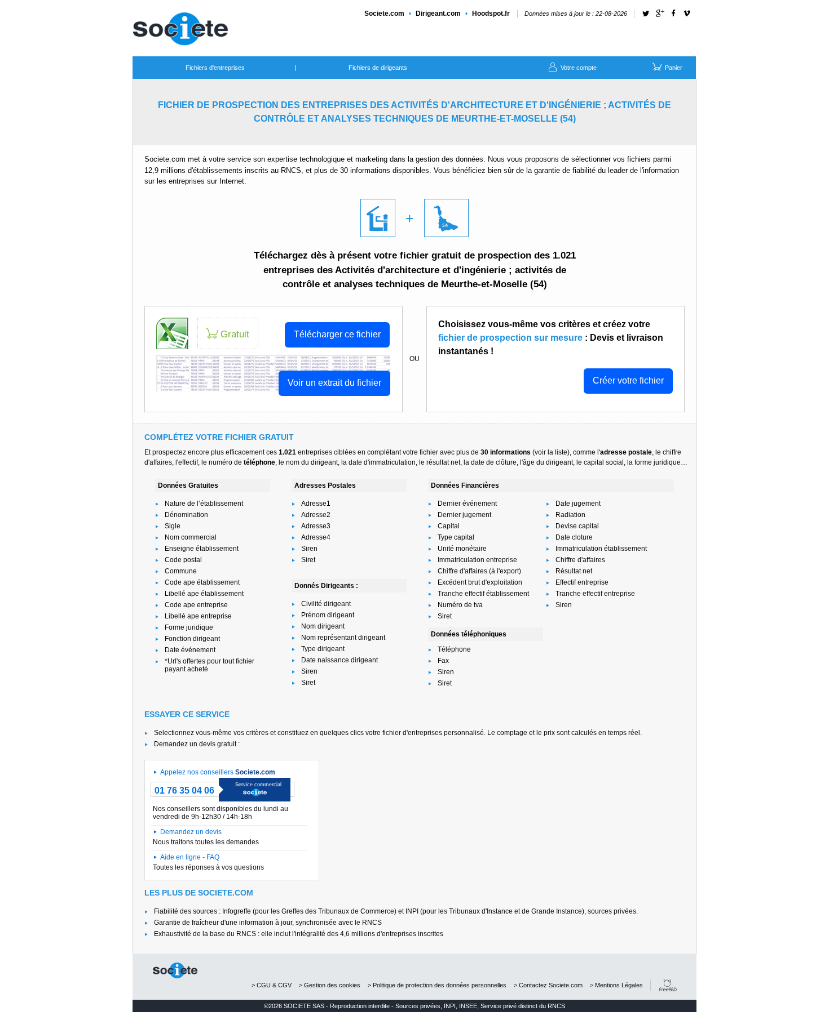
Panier (672, 67)
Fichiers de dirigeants (378, 67)
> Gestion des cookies (329, 985)
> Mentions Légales (616, 985)
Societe (384, 13)
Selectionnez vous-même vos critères (211, 733)
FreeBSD (668, 985)
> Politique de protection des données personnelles (437, 985)
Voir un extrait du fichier (334, 382)
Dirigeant (438, 13)
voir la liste (551, 452)
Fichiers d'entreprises (215, 67)
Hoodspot (491, 13)
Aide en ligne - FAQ (189, 857)
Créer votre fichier (628, 380)
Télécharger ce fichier (337, 334)
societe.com (175, 970)
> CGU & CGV (272, 985)
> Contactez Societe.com (548, 985)
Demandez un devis (191, 832)
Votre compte (578, 67)
